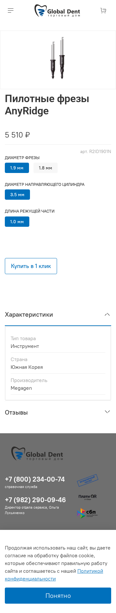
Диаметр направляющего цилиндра (44, 184)
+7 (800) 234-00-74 (35, 479)
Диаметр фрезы (22, 157)
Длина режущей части (29, 211)
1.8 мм (45, 168)
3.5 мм (17, 194)
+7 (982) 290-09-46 (35, 499)
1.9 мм (17, 168)
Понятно (58, 595)
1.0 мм (17, 222)
